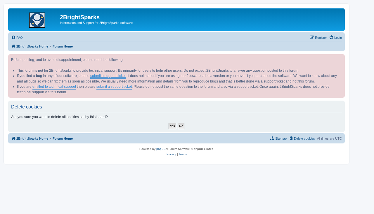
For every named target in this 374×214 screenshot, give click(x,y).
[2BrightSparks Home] (35, 19)
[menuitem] (17, 37)
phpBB (161, 148)
